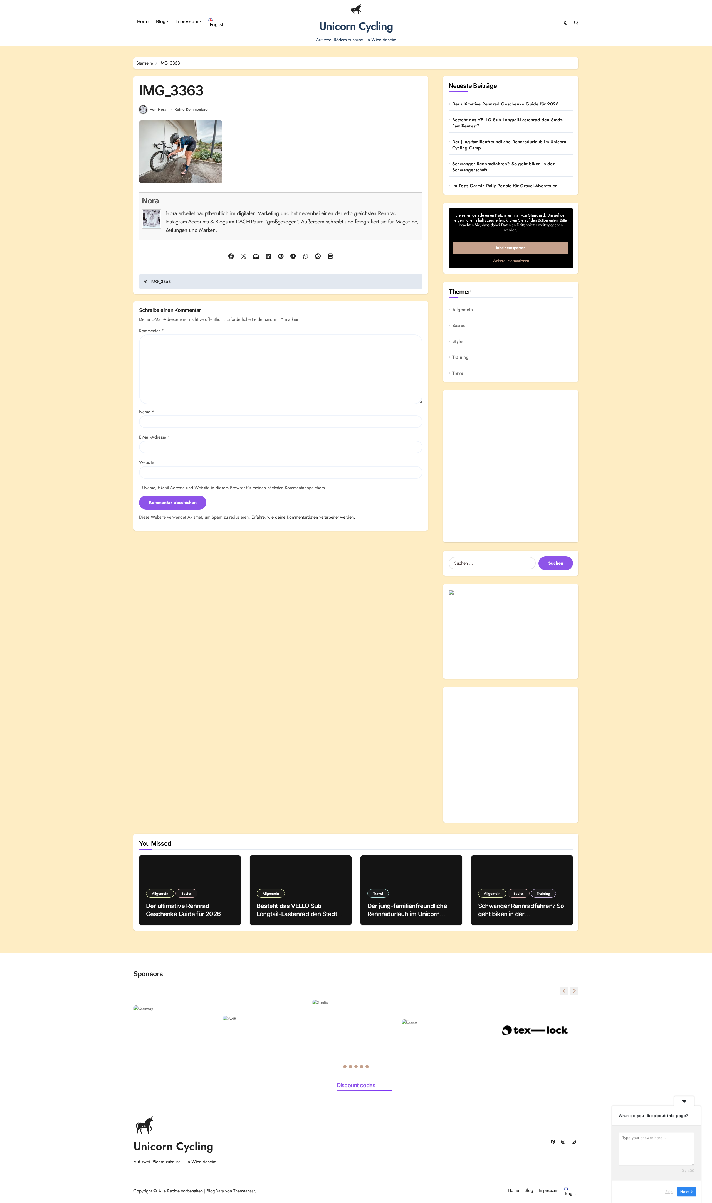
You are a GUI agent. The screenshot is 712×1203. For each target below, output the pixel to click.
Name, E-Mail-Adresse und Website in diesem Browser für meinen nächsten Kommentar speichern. (235, 487)
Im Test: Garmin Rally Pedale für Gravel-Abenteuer (504, 186)
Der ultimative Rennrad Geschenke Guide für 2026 (505, 104)
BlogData (215, 1191)
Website (146, 462)
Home (143, 21)
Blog (160, 21)
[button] (574, 991)
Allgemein (462, 310)
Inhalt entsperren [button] (511, 247)
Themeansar (244, 1191)
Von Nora (158, 109)
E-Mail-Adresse (154, 437)
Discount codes (356, 1085)
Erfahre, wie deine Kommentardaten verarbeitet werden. (303, 517)
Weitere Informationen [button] (511, 261)
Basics (458, 326)
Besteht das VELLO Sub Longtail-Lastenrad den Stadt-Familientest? (507, 123)
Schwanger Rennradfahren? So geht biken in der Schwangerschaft (503, 167)
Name (146, 412)
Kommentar (151, 331)
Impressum (186, 21)
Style (457, 341)
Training (460, 357)
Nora (150, 200)
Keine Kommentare (191, 109)
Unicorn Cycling (356, 26)
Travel (458, 373)
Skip (669, 1191)
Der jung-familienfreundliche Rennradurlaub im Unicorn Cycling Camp (509, 145)
